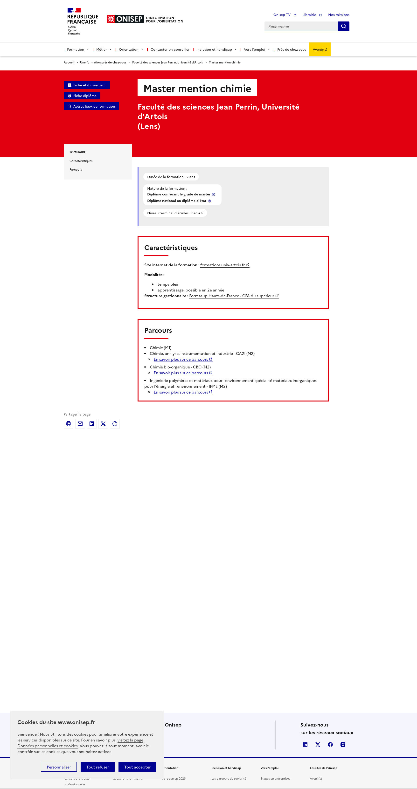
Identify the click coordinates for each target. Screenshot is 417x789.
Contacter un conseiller (170, 49)
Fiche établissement (89, 85)
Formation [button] (75, 49)
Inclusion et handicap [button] (214, 49)
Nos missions (338, 14)
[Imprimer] (68, 424)
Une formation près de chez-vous (103, 62)
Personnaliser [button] (59, 766)
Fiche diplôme (85, 95)
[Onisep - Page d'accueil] (125, 19)
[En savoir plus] (214, 194)
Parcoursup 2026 (174, 778)
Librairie (310, 14)
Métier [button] (101, 49)
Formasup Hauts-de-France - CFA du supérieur (231, 295)
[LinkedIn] (92, 424)
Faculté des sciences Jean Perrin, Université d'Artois (167, 62)
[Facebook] (115, 424)
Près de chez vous (291, 49)
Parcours (76, 169)
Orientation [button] (129, 49)
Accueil (69, 62)
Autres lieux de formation (94, 106)
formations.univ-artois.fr (222, 264)
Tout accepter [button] (137, 766)
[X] (103, 424)
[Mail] (80, 424)
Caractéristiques (81, 161)
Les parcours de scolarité (228, 778)
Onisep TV (282, 14)
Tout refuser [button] (97, 766)
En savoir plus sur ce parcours (181, 359)
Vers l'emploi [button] (254, 49)
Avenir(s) (320, 49)
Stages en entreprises (275, 778)
